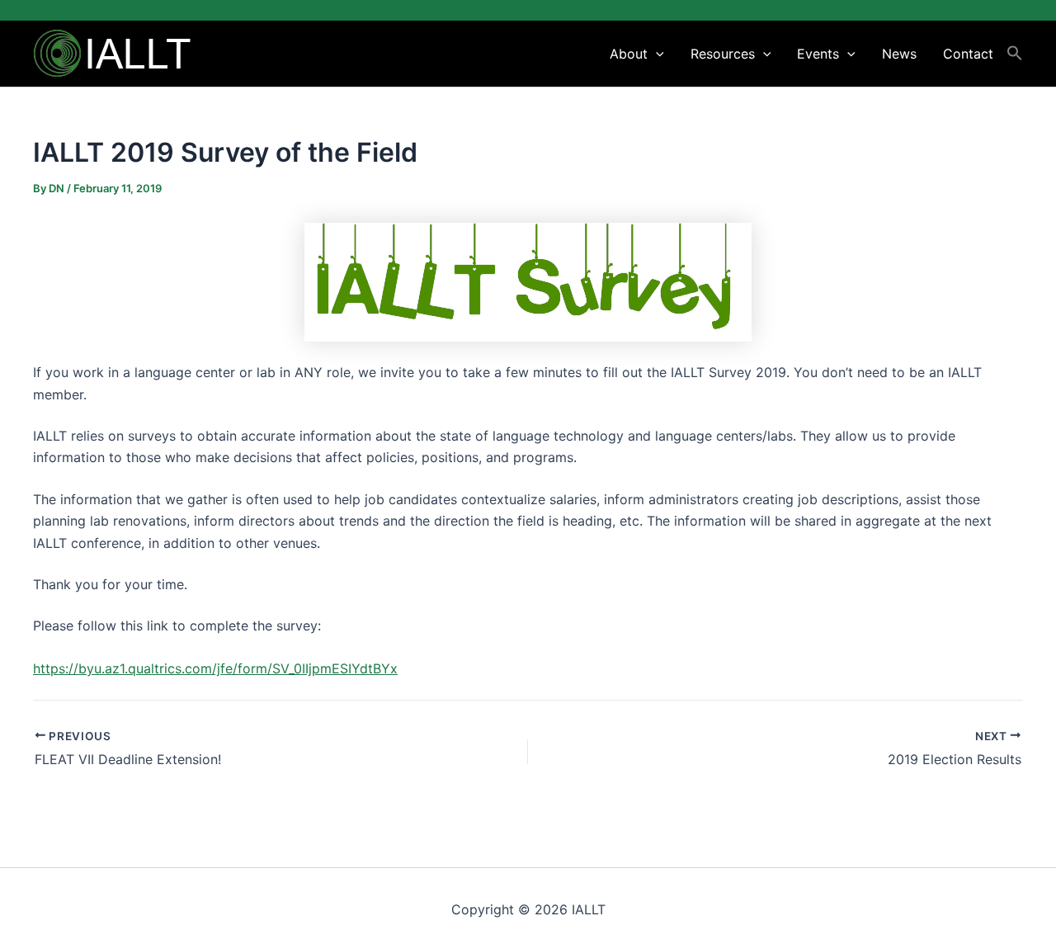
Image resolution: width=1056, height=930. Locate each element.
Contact (968, 53)
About (629, 53)
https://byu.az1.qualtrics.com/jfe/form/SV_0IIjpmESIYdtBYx (215, 668)
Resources (723, 53)
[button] (656, 54)
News (899, 53)
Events (818, 53)
